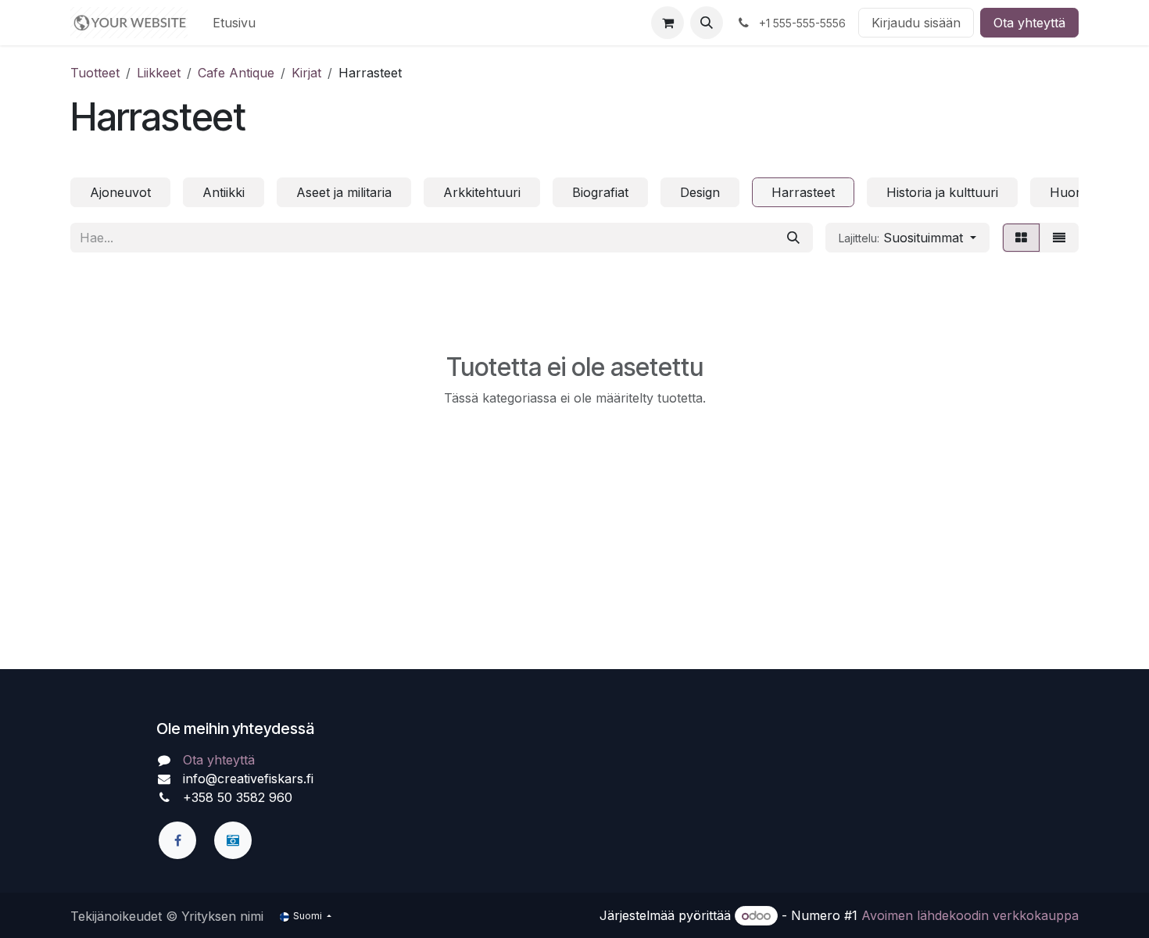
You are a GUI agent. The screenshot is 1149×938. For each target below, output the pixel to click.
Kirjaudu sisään (916, 22)
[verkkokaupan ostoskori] (667, 22)
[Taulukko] (1021, 237)
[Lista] (1059, 237)
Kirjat (306, 73)
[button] (706, 22)
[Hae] (793, 237)
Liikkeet (159, 73)
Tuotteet (95, 73)
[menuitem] (234, 22)
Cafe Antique (236, 73)
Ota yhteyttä (1029, 22)
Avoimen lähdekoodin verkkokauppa (970, 915)
